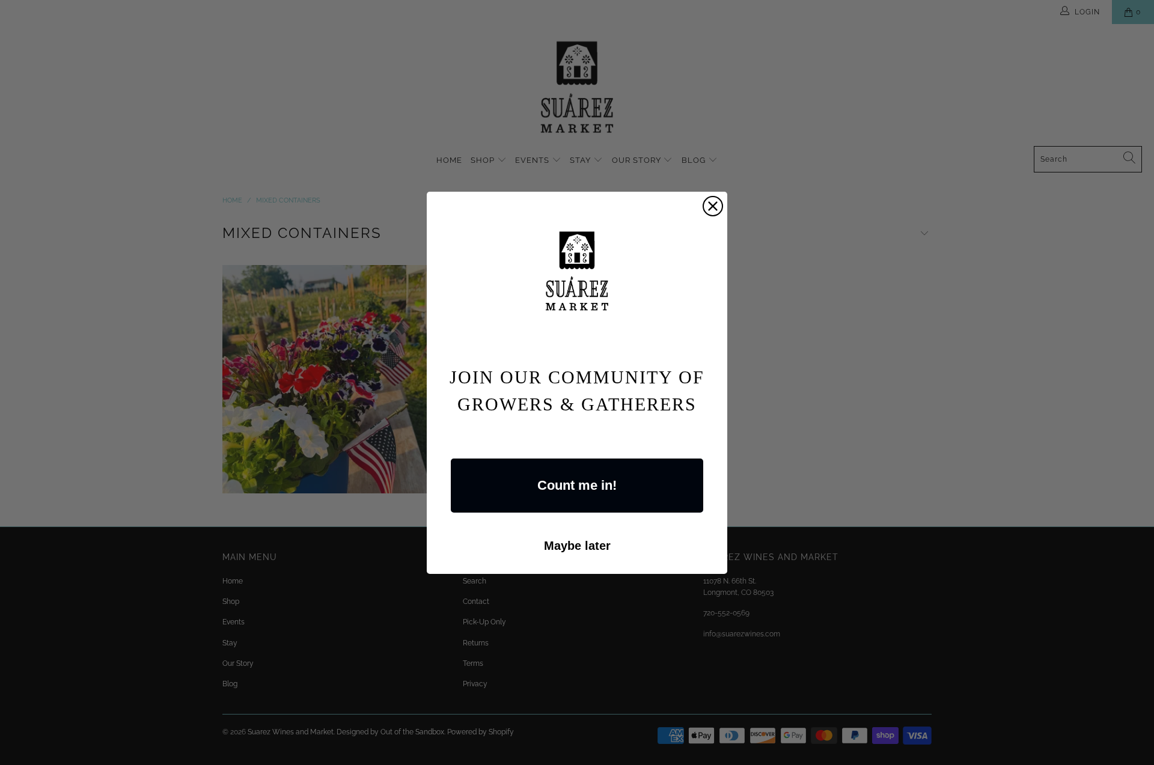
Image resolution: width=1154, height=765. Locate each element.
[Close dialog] (712, 206)
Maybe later (577, 545)
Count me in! (577, 485)
